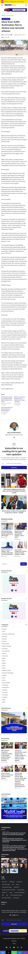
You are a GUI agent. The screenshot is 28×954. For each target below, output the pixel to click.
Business (4, 629)
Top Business (5, 687)
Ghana (17, 884)
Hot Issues (4, 648)
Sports (3, 680)
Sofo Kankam (16, 897)
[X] (12, 915)
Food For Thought (6, 884)
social (3, 677)
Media (3, 658)
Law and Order (6, 651)
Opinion (4, 663)
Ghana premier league (7, 887)
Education (4, 636)
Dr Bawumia (11, 881)
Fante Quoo (19, 881)
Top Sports (5, 692)
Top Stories (5, 694)
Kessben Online (16, 938)
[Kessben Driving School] (14, 9)
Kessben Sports (20, 889)
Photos (4, 665)
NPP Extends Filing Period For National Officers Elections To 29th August (7, 533)
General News (10, 15)
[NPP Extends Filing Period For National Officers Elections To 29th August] (7, 526)
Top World (4, 697)
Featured (4, 638)
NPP (7, 895)
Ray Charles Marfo (7, 34)
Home (4, 15)
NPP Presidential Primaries (16, 895)
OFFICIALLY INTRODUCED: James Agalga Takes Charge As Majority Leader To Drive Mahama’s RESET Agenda (20, 755)
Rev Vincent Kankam (6, 897)
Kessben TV (4, 892)
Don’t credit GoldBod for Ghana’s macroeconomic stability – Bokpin (21, 552)
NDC (3, 895)
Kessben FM (16, 887)
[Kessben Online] (10, 5)
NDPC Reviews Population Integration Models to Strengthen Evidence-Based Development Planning (6, 755)
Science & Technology (7, 673)
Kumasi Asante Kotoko (19, 892)
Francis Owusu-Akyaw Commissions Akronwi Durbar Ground (7, 775)
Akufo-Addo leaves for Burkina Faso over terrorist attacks (7, 409)
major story (5, 656)
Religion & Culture (6, 670)
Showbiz (4, 675)
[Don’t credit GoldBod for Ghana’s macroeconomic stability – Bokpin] (21, 544)
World (3, 702)
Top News (4, 690)
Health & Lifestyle (6, 646)
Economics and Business (8, 634)
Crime (3, 631)
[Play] (12, 590)
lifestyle (4, 653)
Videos (4, 699)
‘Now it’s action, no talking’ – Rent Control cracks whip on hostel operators (7, 552)
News (3, 660)
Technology (5, 685)
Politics (4, 668)
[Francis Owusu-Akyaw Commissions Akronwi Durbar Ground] (7, 768)
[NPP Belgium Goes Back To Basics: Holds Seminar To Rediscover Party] (5, 860)
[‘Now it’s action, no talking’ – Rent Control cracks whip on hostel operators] (7, 544)
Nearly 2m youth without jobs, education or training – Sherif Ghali (19, 534)
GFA (13, 884)
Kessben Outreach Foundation (8, 889)
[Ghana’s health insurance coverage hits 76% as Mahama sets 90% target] (14, 871)
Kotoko (11, 892)
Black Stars (4, 881)
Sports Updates (6, 682)
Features (4, 641)
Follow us (4, 902)
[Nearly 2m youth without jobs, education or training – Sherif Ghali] (21, 526)
